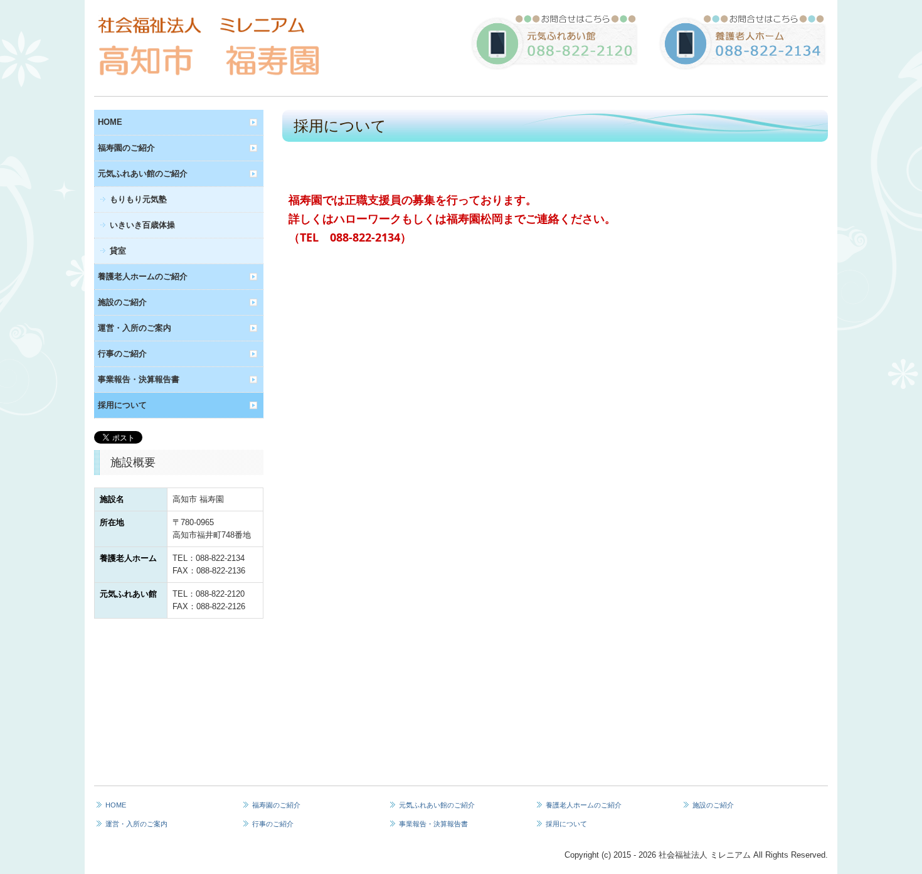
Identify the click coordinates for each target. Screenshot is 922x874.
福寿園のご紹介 (126, 147)
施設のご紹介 (122, 302)
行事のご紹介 (122, 353)
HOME (110, 122)
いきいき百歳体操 (142, 225)
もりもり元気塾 (138, 199)
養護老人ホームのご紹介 (143, 276)
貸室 (118, 250)
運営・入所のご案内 (134, 328)
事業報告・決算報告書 (138, 379)
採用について (122, 405)
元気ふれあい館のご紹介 (143, 173)
